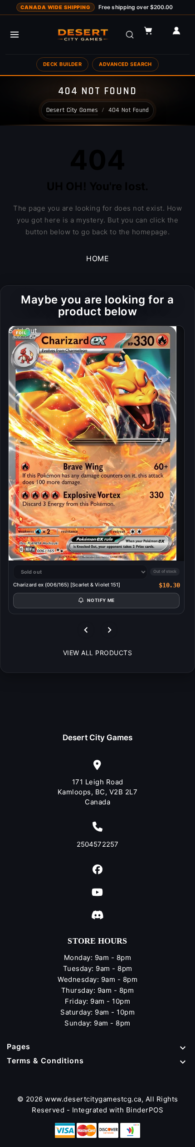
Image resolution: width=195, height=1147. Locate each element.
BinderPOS (145, 1110)
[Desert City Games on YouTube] (97, 892)
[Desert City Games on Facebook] (97, 869)
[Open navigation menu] (14, 34)
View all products (97, 653)
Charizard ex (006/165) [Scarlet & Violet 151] (67, 584)
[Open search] (130, 34)
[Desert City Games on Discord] (97, 914)
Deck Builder (62, 64)
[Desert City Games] (83, 34)
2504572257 (97, 844)
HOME (97, 258)
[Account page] (180, 34)
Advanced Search (125, 64)
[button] (152, 34)
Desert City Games (98, 737)
